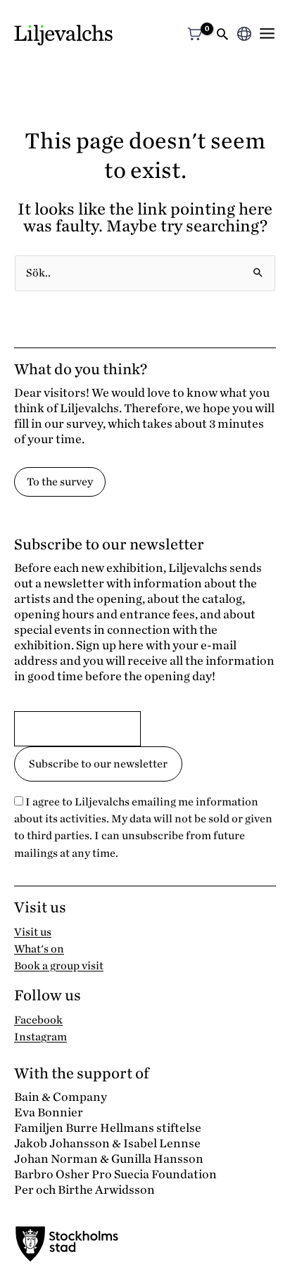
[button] (222, 35)
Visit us (32, 932)
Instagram (40, 1037)
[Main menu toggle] (267, 33)
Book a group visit (58, 966)
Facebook (38, 1020)
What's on (39, 949)
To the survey (60, 482)
